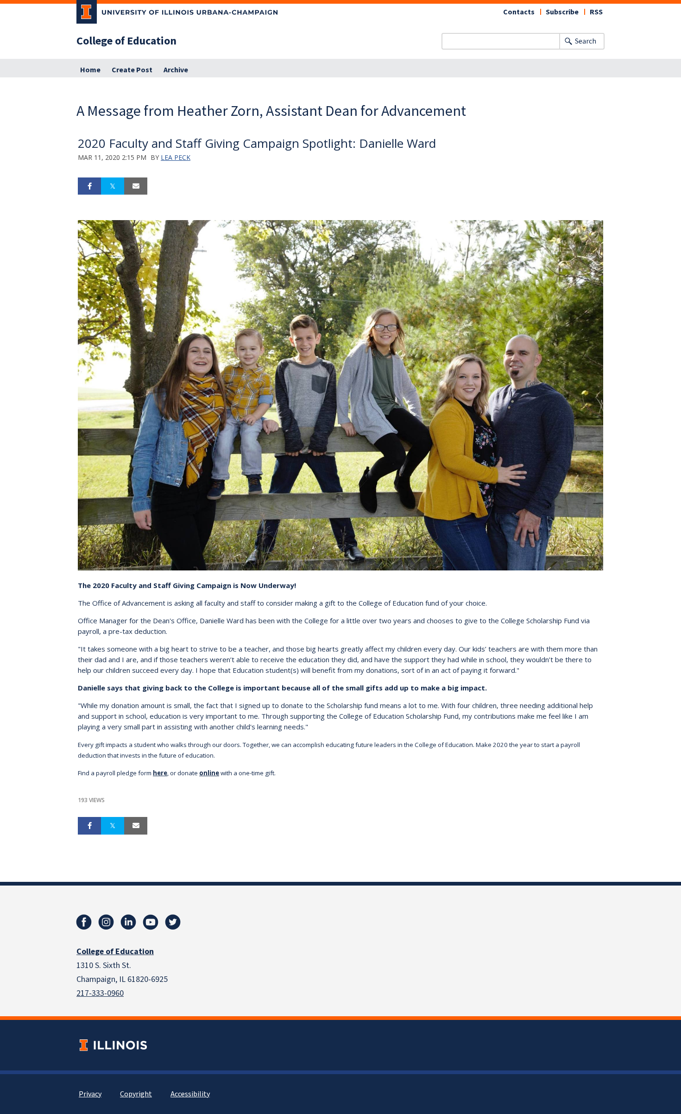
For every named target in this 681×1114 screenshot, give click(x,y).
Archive (176, 70)
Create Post (132, 70)
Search (585, 41)
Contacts (519, 12)
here (160, 773)
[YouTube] (150, 922)
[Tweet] (112, 186)
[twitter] (173, 922)
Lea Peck (175, 157)
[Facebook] (84, 922)
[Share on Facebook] (89, 186)
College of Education (126, 41)
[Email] (135, 186)
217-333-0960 (100, 993)
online (209, 773)
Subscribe (562, 12)
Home (90, 70)
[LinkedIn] (128, 922)
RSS (596, 12)
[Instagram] (106, 922)
